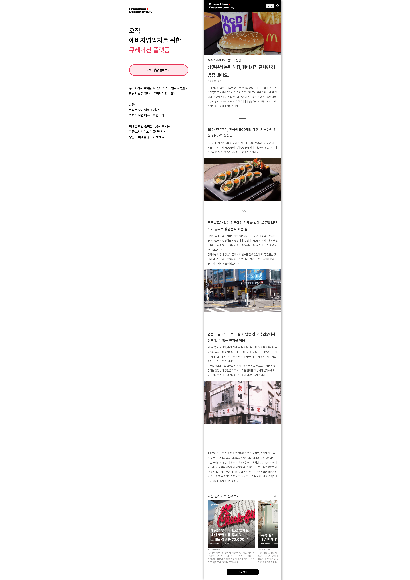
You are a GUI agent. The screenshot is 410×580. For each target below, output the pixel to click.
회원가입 (243, 304)
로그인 (243, 295)
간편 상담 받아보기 (158, 70)
